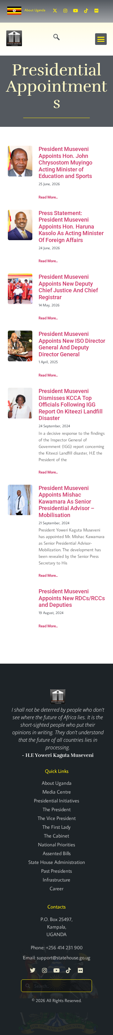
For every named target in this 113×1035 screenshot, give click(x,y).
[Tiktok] (86, 10)
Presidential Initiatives (56, 800)
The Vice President (57, 818)
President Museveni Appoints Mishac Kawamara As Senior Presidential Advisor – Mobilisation (66, 501)
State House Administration (56, 862)
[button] (101, 39)
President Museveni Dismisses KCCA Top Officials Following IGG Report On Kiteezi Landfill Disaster (71, 404)
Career (56, 888)
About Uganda (34, 10)
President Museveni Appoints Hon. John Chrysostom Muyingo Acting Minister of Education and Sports (65, 162)
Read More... (48, 197)
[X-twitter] (55, 10)
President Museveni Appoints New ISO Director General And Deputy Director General (72, 344)
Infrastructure (56, 879)
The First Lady (56, 827)
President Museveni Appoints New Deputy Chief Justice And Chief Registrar (68, 286)
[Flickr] (96, 10)
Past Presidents (56, 871)
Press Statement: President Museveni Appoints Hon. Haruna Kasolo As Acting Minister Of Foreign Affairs (71, 226)
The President (57, 809)
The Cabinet (56, 836)
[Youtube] (75, 10)
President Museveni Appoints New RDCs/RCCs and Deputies (72, 598)
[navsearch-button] (56, 37)
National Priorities (56, 844)
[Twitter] (32, 970)
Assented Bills (57, 853)
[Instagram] (65, 10)
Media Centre (56, 792)
